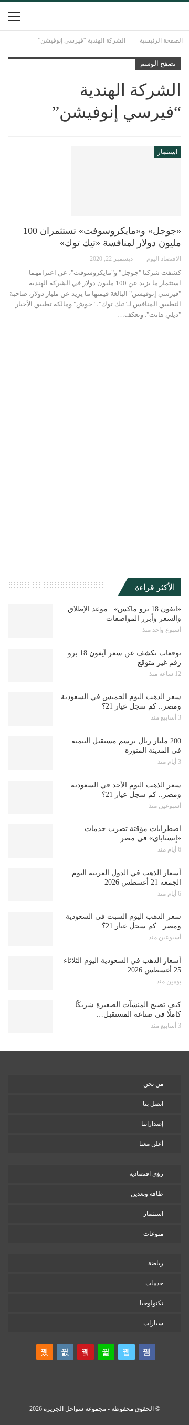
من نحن (153, 1084)
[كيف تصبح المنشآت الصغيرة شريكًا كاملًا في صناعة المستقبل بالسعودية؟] (30, 1017)
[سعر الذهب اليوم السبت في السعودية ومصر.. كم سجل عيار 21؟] (30, 929)
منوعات (153, 1233)
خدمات (154, 1283)
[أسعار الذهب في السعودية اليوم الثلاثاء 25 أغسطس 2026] (30, 973)
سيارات (153, 1323)
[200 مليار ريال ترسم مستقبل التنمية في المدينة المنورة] (30, 753)
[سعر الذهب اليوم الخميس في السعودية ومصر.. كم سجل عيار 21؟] (30, 709)
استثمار (167, 152)
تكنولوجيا (151, 1303)
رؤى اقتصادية (146, 1173)
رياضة (155, 1263)
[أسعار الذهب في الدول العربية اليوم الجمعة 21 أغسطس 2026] (30, 885)
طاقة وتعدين (147, 1193)
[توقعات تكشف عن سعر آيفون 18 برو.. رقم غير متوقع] (30, 665)
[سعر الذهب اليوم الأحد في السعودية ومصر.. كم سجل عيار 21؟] (30, 797)
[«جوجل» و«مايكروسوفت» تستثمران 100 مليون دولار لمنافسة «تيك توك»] (126, 181)
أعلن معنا (151, 1143)
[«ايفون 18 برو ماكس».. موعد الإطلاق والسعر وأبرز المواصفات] (30, 621)
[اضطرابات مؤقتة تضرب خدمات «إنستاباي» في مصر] (30, 841)
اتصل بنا (153, 1104)
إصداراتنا (152, 1123)
